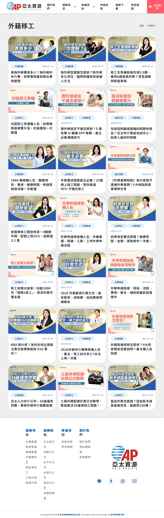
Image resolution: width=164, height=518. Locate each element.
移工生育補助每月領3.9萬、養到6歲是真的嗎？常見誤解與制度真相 (131, 76)
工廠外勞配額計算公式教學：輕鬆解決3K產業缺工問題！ (81, 403)
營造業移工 (31, 469)
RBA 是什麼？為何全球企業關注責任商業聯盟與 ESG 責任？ (32, 348)
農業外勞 (31, 483)
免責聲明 (85, 457)
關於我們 (51, 6)
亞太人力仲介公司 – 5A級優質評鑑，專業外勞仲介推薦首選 (32, 403)
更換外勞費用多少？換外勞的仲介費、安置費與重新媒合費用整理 (32, 76)
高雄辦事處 (49, 495)
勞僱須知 (85, 6)
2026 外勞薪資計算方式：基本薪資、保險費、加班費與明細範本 (81, 297)
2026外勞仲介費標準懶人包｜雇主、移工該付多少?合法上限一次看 (81, 353)
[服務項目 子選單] (75, 6)
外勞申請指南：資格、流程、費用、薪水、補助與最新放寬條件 (131, 292)
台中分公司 (49, 464)
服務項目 (67, 6)
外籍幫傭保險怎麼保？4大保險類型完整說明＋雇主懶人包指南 (131, 348)
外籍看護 (19, 66)
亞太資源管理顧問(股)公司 (69, 514)
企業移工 (19, 117)
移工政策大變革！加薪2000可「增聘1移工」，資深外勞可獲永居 (32, 292)
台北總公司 (49, 444)
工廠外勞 (31, 477)
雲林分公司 (49, 485)
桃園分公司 (49, 454)
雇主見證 (119, 174)
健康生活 (119, 117)
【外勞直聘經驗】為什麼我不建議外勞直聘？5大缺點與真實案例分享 (131, 184)
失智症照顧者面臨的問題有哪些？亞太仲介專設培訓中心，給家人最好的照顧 (131, 132)
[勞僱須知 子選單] (94, 6)
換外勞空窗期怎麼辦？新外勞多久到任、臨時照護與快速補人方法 (81, 76)
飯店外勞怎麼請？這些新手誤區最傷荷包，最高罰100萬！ (131, 403)
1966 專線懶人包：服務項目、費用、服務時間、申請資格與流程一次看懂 (32, 184)
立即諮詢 (157, 7)
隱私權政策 (85, 449)
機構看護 (31, 452)
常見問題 (135, 6)
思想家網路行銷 (117, 514)
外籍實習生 (31, 459)
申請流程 (104, 6)
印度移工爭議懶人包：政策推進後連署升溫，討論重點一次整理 (32, 128)
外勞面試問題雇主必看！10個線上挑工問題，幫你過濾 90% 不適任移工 (82, 184)
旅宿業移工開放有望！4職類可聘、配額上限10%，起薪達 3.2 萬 (32, 236)
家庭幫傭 (31, 447)
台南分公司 (49, 475)
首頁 (142, 25)
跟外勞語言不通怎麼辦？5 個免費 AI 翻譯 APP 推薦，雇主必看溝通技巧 (81, 132)
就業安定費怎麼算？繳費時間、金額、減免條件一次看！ (131, 238)
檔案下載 (120, 6)
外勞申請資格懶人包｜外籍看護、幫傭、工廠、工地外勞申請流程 (81, 240)
